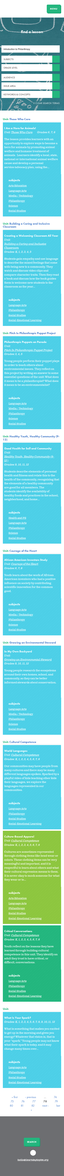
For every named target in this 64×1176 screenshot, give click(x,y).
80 (11, 1105)
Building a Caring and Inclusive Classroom (26, 225)
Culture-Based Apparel (19, 836)
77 (34, 1101)
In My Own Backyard (18, 651)
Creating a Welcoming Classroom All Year (31, 236)
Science (13, 206)
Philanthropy (17, 201)
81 (22, 1105)
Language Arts (17, 191)
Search (31, 1141)
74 (55, 1097)
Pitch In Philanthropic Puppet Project (32, 333)
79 (56, 1101)
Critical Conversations (18, 931)
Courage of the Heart (23, 551)
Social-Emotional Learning (25, 320)
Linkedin (33, 1154)
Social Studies (17, 211)
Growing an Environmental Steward (32, 642)
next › (45, 1105)
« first (14, 1097)
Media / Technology (21, 196)
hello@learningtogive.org (33, 1160)
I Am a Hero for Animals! (20, 128)
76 (23, 1101)
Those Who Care (19, 119)
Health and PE (17, 518)
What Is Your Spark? (17, 1018)
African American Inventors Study (25, 560)
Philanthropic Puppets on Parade (25, 342)
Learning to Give (16, 8)
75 (12, 1101)
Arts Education (18, 185)
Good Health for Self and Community (28, 448)
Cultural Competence (22, 742)
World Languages (15, 751)
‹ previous (30, 1097)
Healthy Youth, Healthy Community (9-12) (31, 438)
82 (32, 1105)
